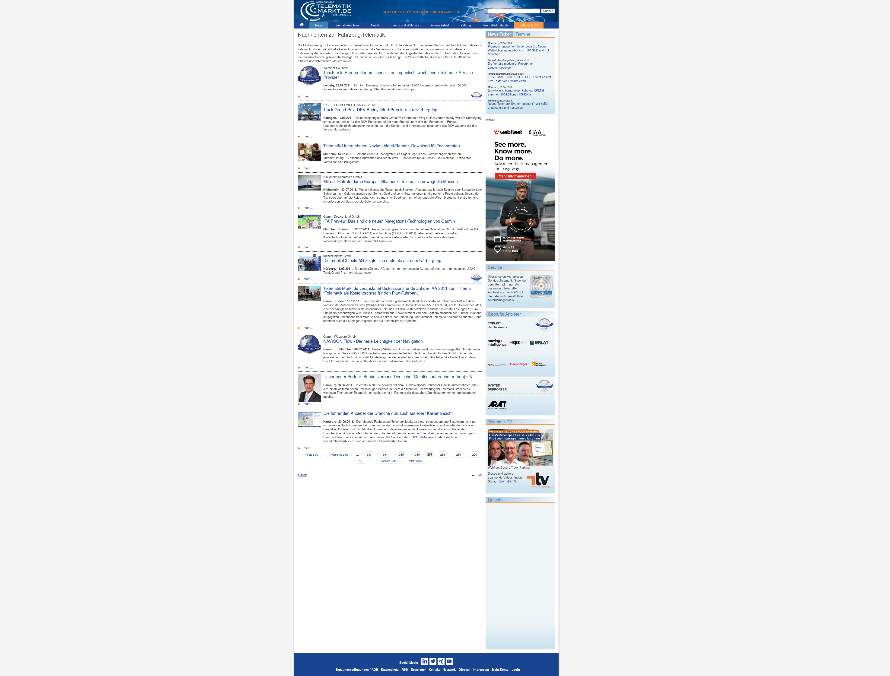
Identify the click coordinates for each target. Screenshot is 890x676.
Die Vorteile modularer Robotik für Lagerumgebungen (510, 65)
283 (369, 454)
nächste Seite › (389, 461)
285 (401, 454)
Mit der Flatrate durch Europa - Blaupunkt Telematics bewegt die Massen (390, 181)
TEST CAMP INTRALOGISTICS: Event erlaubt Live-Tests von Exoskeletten (519, 79)
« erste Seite (311, 454)
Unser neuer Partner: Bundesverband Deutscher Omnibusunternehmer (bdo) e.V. (398, 376)
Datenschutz (390, 669)
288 (442, 454)
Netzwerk (449, 669)
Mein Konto (500, 669)
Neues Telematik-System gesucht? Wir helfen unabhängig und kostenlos (518, 105)
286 (417, 454)
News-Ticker (499, 34)
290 (474, 454)
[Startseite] (426, 20)
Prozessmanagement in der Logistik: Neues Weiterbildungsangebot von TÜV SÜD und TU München (518, 50)
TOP (479, 475)
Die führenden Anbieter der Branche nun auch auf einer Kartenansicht (388, 413)
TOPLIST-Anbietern (423, 437)
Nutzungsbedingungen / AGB (357, 669)
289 (458, 454)
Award (375, 25)
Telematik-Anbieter (346, 25)
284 (385, 454)
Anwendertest (440, 25)
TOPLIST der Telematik (505, 294)
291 (360, 460)
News (319, 25)
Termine (522, 34)
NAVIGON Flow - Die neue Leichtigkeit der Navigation (373, 341)
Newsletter (418, 669)
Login (516, 669)
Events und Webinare (405, 25)
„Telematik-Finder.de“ (513, 280)
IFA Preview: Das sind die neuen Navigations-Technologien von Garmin (389, 221)
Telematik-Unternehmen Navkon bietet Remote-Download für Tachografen (391, 146)
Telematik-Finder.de (495, 25)
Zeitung (466, 25)
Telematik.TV (529, 25)
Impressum (481, 669)
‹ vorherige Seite (339, 454)
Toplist (544, 324)
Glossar (464, 669)
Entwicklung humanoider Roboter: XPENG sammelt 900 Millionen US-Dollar (516, 92)
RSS (405, 669)
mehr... (308, 96)
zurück (302, 475)
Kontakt (434, 669)
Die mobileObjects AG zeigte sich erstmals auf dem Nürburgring (382, 260)
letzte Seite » (416, 461)
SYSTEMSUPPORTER (497, 387)
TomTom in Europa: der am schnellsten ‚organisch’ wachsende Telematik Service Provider (398, 74)
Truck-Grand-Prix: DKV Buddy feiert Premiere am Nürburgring (380, 109)
